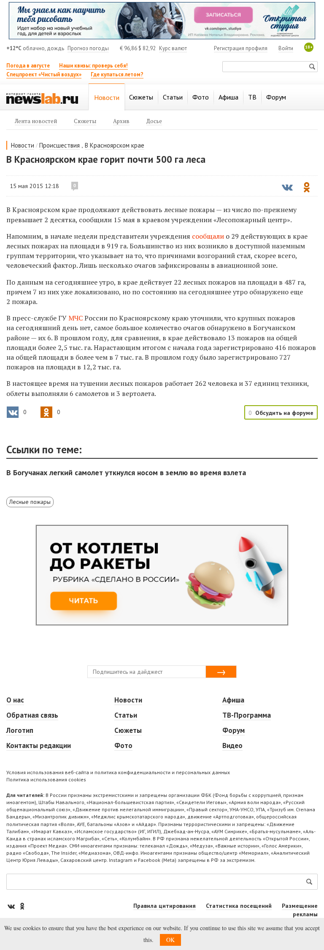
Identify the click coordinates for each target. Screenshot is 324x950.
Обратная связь (32, 715)
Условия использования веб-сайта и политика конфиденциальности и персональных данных (118, 772)
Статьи (125, 715)
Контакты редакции (38, 745)
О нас (15, 700)
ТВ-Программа (246, 715)
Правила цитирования (164, 906)
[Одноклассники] (22, 906)
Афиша (233, 700)
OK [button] (170, 940)
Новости (22, 145)
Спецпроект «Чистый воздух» (43, 74)
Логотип (19, 730)
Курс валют (173, 48)
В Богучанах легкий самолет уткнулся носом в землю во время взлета (126, 472)
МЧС (75, 318)
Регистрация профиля (240, 48)
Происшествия (59, 145)
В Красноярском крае (114, 145)
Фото (123, 745)
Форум (233, 730)
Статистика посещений (239, 906)
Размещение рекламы (300, 910)
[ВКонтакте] (11, 906)
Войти (285, 48)
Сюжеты (128, 730)
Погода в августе (28, 65)
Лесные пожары (30, 502)
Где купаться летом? (117, 74)
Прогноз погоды (88, 48)
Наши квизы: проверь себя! (93, 65)
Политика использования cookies (46, 779)
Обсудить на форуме (284, 413)
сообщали (209, 236)
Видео (232, 745)
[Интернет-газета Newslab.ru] (42, 98)
